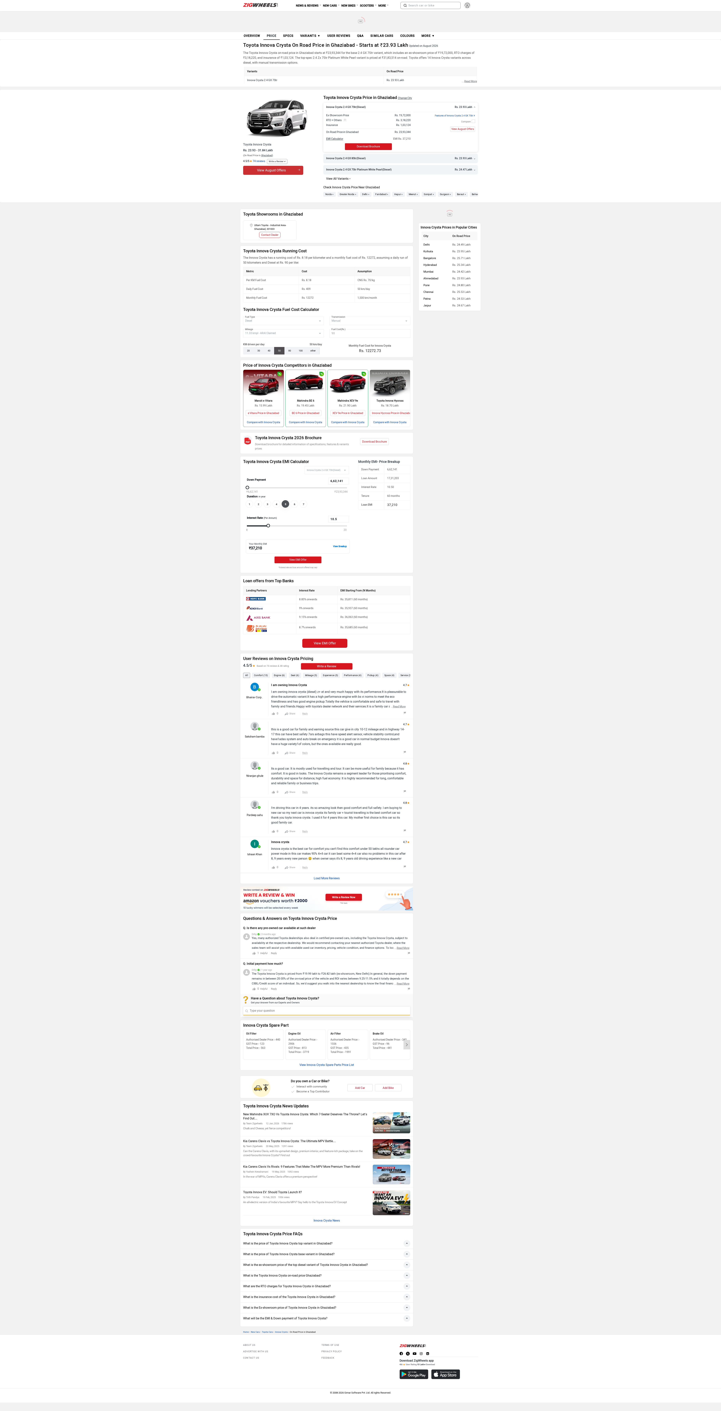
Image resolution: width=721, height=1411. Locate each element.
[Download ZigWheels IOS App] (445, 1374)
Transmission (338, 317)
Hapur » (398, 194)
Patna (427, 298)
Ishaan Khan (254, 854)
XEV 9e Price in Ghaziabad (348, 413)
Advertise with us (255, 1351)
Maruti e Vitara (263, 400)
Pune (426, 285)
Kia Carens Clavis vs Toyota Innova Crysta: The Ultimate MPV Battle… (289, 1141)
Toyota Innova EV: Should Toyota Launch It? (272, 1192)
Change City (405, 98)
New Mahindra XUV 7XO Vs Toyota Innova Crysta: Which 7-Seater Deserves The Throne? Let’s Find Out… (305, 1116)
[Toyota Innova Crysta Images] (281, 117)
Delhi (426, 244)
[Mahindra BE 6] (306, 383)
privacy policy (331, 1351)
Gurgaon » (445, 194)
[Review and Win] (326, 898)
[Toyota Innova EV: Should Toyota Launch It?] (391, 1202)
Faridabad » (381, 194)
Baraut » (461, 194)
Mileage (249, 329)
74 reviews (259, 161)
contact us (251, 1358)
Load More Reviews (327, 878)
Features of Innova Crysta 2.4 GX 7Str (455, 115)
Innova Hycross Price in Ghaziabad (392, 413)
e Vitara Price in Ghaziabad (263, 413)
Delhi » (365, 194)
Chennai (428, 292)
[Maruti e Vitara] (263, 383)
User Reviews (338, 36)
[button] (405, 5)
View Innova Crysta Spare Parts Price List (326, 1065)
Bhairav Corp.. (254, 697)
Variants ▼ (310, 36)
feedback (328, 1358)
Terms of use (330, 1345)
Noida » (329, 194)
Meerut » (413, 194)
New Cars (255, 1332)
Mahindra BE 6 (305, 400)
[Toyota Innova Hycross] (390, 383)
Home (246, 1332)
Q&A (360, 36)
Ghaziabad (266, 155)
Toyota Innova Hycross (389, 400)
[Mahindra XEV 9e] (348, 383)
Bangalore (429, 258)
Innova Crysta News (327, 1220)
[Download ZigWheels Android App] (414, 1374)
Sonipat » (429, 194)
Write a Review (276, 161)
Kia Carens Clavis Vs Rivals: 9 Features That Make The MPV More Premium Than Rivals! (301, 1166)
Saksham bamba (255, 736)
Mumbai (428, 271)
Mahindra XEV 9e (348, 400)
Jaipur (427, 305)
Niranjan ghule (254, 776)
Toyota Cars (267, 1332)
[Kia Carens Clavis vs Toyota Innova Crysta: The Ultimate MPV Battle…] (391, 1149)
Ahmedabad (430, 278)
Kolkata (428, 251)
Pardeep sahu (255, 815)
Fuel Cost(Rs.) (338, 329)
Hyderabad (430, 265)
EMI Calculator (334, 138)
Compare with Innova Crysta (263, 422)
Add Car (360, 1088)
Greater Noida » (348, 194)
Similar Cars (381, 36)
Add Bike (388, 1088)
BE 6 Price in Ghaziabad (305, 413)
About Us (249, 1345)
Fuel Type (250, 317)
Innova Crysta (281, 1332)
